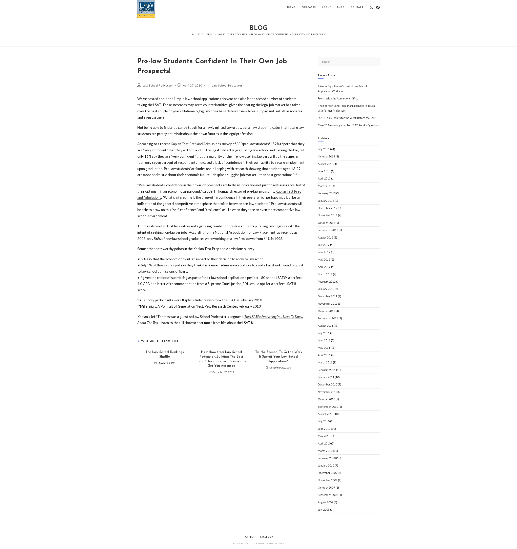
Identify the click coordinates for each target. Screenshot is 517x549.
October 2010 (326, 399)
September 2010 (328, 406)
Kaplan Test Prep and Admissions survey (201, 144)
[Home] (192, 34)
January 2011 (326, 377)
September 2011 (328, 318)
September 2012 (328, 230)
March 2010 (325, 450)
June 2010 (324, 428)
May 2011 (324, 347)
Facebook (266, 537)
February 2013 (327, 193)
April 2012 (324, 266)
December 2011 (327, 296)
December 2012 (327, 208)
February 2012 (327, 281)
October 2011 (326, 311)
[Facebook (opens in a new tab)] (378, 7)
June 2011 (324, 340)
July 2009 (324, 509)
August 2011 (325, 325)
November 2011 (327, 303)
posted (152, 99)
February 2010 (327, 458)
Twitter (249, 537)
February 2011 (327, 370)
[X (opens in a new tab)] (371, 7)
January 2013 (326, 200)
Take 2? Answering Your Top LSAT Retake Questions (349, 125)
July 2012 (324, 244)
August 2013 (325, 164)
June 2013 (324, 171)
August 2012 (325, 237)
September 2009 (328, 494)
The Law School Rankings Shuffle (164, 354)
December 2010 (327, 384)
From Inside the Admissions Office (338, 98)
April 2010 (324, 443)
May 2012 (324, 259)
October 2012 (326, 222)
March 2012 (325, 274)
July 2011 (324, 333)
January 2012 (326, 288)
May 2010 (324, 436)
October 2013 (326, 156)
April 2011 (324, 355)
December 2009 (327, 472)
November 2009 (327, 480)
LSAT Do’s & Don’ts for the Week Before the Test (346, 117)
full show (186, 323)
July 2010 (324, 421)
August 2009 (325, 502)
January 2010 (326, 465)
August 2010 (325, 414)
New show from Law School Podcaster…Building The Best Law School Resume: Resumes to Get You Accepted (221, 359)
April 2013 (324, 178)
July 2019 (324, 149)
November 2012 (327, 215)
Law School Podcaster (158, 85)
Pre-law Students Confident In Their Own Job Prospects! (288, 34)
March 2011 (325, 362)
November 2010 (327, 392)
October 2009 (326, 487)
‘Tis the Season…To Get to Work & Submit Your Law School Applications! (278, 357)
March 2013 (325, 186)
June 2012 (324, 252)
